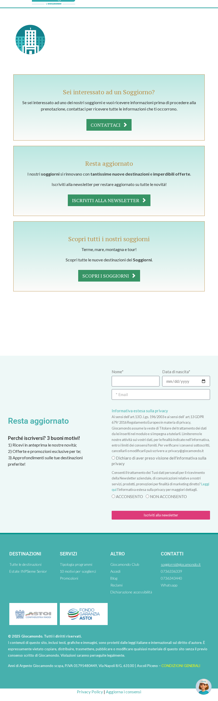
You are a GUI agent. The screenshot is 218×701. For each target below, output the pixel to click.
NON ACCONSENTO (168, 496)
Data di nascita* (176, 371)
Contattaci (106, 125)
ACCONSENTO (129, 496)
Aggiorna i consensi (123, 691)
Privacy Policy (90, 691)
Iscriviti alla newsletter (106, 200)
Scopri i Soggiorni (106, 276)
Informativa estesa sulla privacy (140, 410)
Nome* (118, 371)
